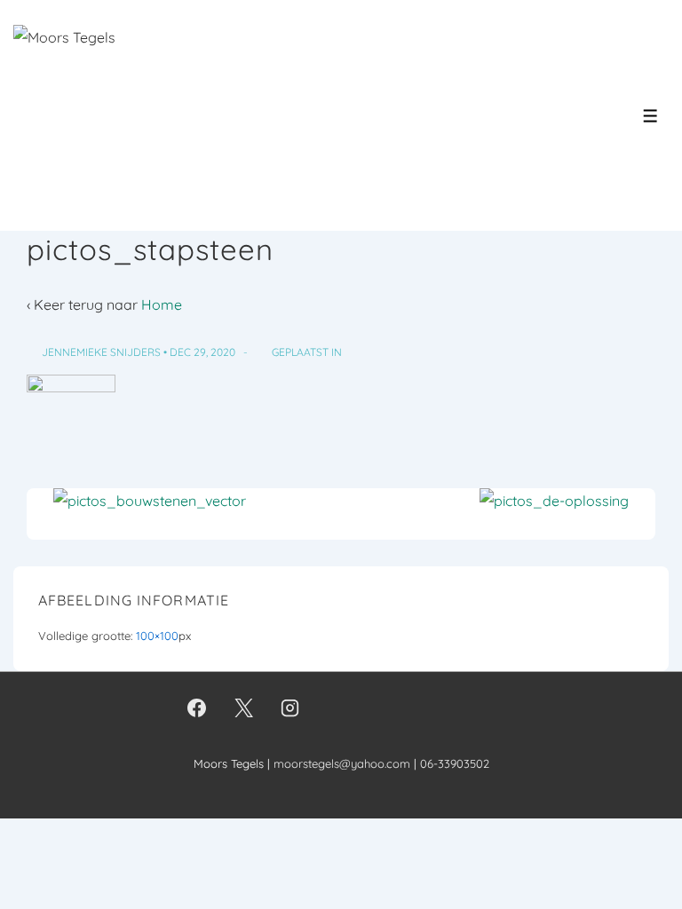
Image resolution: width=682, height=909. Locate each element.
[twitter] (243, 708)
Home (161, 304)
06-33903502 (454, 763)
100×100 (157, 635)
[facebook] (197, 708)
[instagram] (290, 708)
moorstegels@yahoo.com (342, 763)
